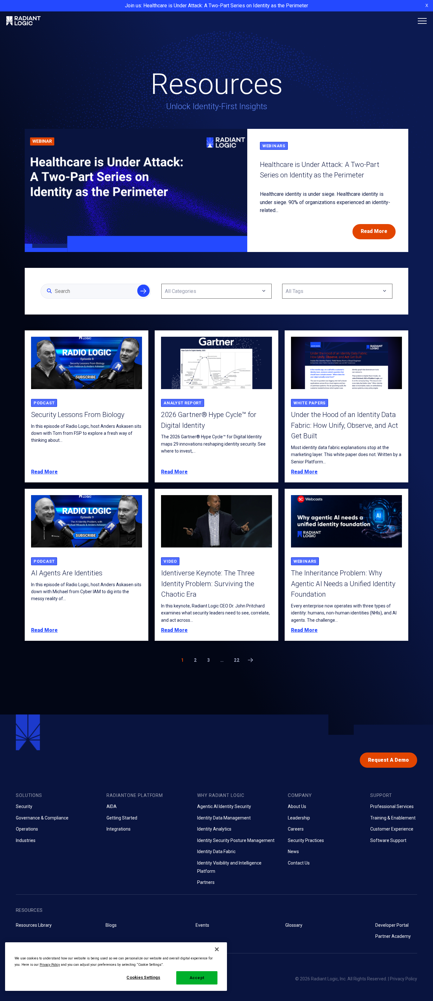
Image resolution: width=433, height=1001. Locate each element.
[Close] (217, 949)
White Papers (310, 403)
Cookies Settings (143, 977)
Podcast (44, 403)
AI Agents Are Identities (66, 573)
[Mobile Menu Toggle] (422, 21)
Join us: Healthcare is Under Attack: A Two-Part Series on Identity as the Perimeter (216, 6)
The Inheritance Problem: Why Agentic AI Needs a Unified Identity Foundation (343, 583)
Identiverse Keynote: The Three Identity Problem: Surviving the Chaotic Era (208, 583)
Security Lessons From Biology (77, 415)
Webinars (273, 145)
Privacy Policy (403, 978)
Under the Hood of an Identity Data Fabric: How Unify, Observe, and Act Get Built (344, 425)
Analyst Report (183, 403)
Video (170, 561)
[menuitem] (56, 818)
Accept (197, 977)
